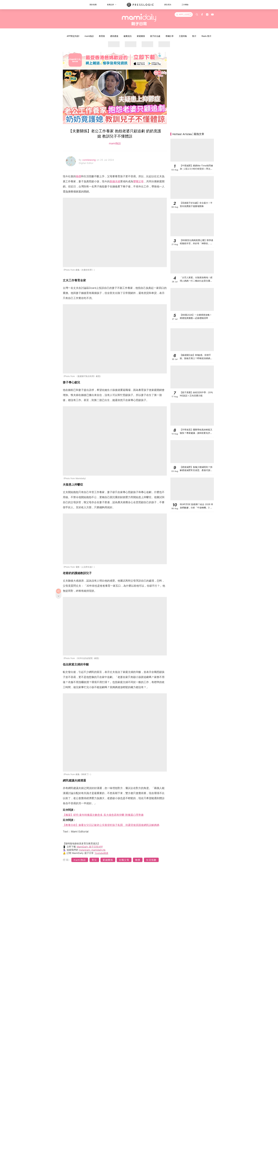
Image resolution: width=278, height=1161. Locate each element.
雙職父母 (138, 181)
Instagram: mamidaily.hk (92, 849)
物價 (78, 176)
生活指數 (151, 859)
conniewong (89, 159)
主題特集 (183, 36)
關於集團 (93, 4)
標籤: (67, 859)
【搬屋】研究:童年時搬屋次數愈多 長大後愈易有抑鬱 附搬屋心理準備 (103, 814)
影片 (194, 36)
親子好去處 (155, 36)
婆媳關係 (108, 859)
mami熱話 (89, 36)
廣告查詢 (167, 4)
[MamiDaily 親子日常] (139, 20)
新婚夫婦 (115, 181)
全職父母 (124, 859)
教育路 (102, 36)
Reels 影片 (206, 36)
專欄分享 (169, 36)
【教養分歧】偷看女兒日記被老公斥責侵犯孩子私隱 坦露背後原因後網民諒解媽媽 (111, 825)
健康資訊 (128, 36)
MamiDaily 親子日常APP (90, 846)
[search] (197, 14)
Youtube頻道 (101, 853)
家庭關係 (141, 36)
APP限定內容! (73, 36)
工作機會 (185, 4)
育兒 (94, 859)
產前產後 (114, 36)
